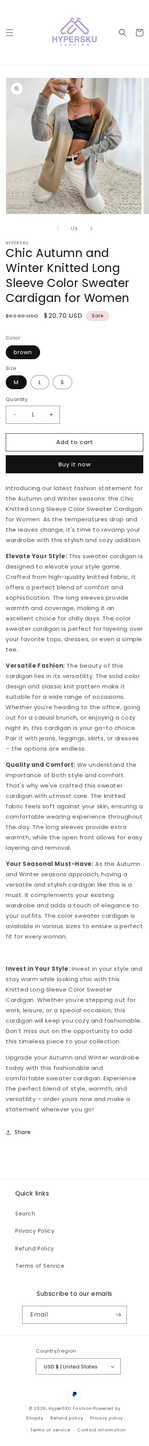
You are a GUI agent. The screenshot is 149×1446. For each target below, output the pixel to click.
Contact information (101, 1430)
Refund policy (66, 1418)
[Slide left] (57, 228)
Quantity (17, 399)
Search (25, 1213)
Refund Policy (34, 1248)
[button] (9, 32)
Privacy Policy (34, 1231)
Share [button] (23, 1132)
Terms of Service (40, 1266)
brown (23, 352)
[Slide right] (91, 228)
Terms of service (50, 1430)
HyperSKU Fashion (70, 1408)
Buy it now (74, 464)
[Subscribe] (118, 1315)
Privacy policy (106, 1418)
